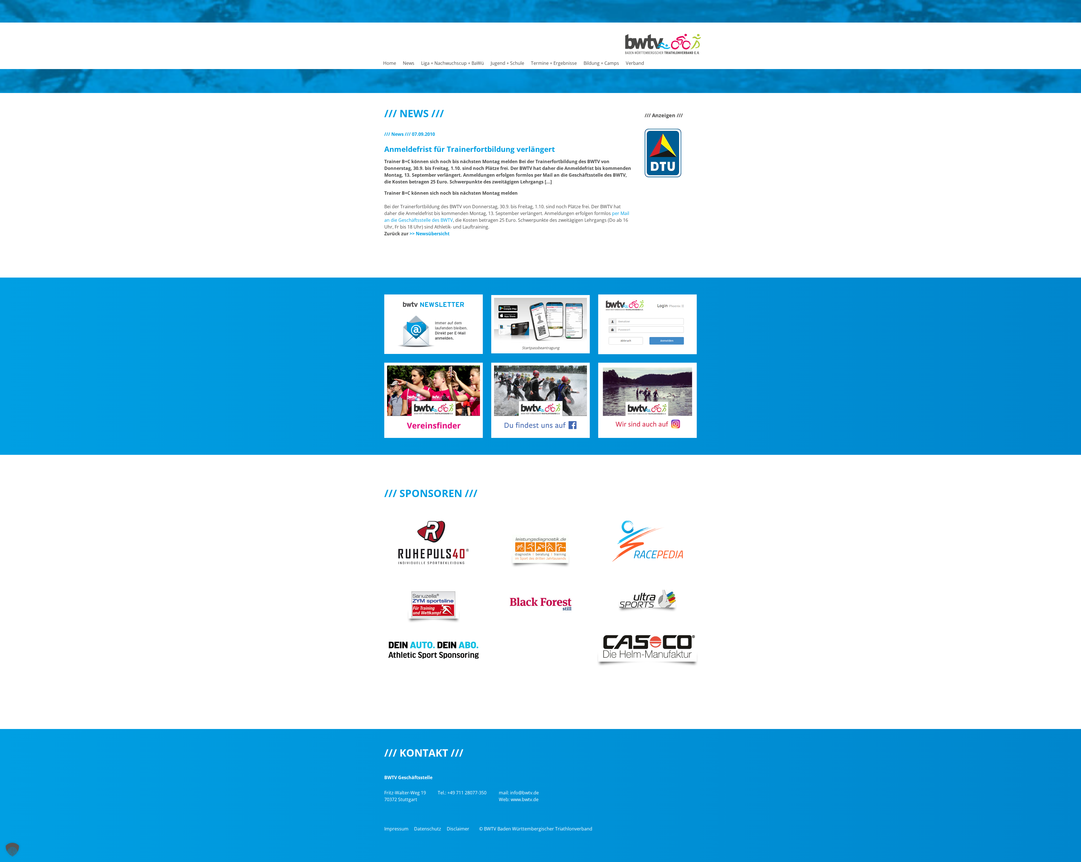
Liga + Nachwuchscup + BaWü (452, 63)
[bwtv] (663, 43)
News (408, 63)
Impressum (396, 829)
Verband (635, 63)
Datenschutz (427, 829)
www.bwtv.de (525, 799)
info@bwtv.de (524, 793)
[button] (12, 849)
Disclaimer (458, 829)
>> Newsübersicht (430, 234)
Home (389, 63)
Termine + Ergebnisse (554, 63)
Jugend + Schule (507, 63)
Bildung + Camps (601, 63)
